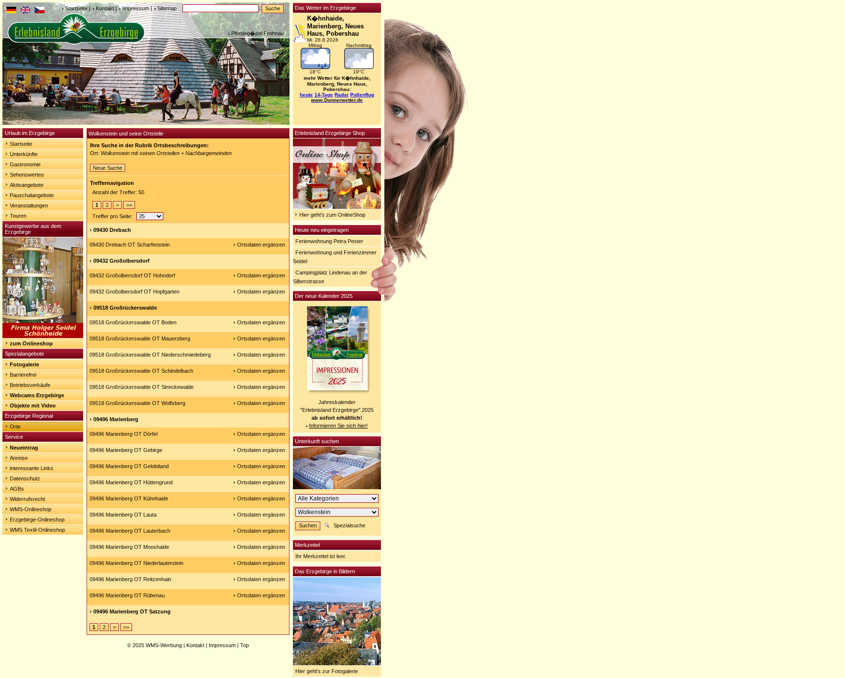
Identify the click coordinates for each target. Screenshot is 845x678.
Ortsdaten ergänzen (261, 245)
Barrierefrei (23, 375)
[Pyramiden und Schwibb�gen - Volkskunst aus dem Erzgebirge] (42, 336)
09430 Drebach (112, 230)
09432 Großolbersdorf (121, 261)
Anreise (19, 458)
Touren (18, 216)
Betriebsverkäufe (30, 385)
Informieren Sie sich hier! (338, 426)
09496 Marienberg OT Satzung (132, 611)
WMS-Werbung (164, 645)
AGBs (17, 489)
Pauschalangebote (32, 195)
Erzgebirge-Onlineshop (37, 519)
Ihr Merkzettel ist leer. (320, 556)
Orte (15, 426)
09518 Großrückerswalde (125, 308)
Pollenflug (362, 94)
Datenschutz (25, 478)
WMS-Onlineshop (30, 509)
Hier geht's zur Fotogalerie (326, 671)
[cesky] (39, 11)
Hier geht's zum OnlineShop (332, 215)
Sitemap (167, 8)
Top (244, 645)
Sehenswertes (27, 175)
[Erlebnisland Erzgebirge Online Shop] (337, 207)
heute (306, 94)
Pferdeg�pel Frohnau (257, 33)
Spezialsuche (349, 525)
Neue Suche (107, 168)
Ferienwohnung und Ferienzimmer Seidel (335, 256)
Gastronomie (25, 164)
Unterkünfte (24, 154)
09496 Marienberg (115, 419)
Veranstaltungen (29, 205)
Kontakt (105, 8)
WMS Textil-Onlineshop (37, 530)
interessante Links (31, 468)
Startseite (76, 8)
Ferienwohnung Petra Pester (329, 241)
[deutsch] (11, 11)
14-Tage (323, 94)
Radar (341, 94)
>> (129, 205)
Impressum (135, 8)
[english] (25, 11)
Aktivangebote (27, 185)
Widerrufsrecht (27, 499)
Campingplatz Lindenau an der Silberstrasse (330, 277)
